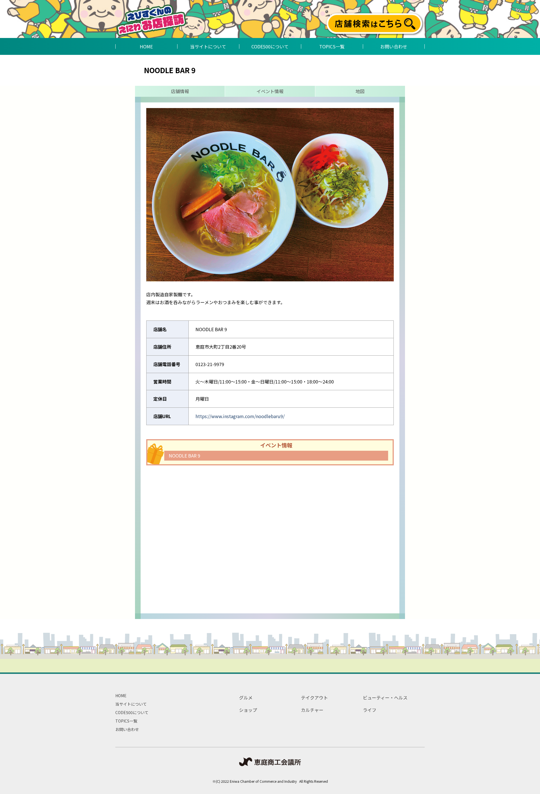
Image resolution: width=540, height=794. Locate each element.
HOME (121, 695)
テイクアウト (314, 697)
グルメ (246, 697)
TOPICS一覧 (126, 721)
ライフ (369, 709)
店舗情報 (180, 91)
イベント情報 (270, 91)
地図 (360, 91)
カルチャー (312, 709)
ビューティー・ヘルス (385, 697)
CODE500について (131, 712)
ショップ (248, 709)
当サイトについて (131, 704)
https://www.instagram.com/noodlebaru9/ (240, 416)
